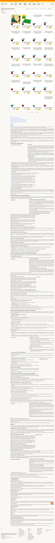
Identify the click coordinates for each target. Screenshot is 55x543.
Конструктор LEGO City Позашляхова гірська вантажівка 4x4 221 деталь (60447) (37, 75)
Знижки (20, 536)
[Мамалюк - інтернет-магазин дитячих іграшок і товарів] (5, 530)
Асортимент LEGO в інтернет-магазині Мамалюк (16, 118)
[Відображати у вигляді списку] (53, 8)
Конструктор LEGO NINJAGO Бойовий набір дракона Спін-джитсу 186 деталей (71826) (26, 43)
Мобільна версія (3, 538)
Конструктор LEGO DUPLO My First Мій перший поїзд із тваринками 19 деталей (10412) (37, 26)
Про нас (6, 1)
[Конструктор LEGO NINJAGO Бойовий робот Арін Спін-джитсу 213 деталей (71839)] (37, 84)
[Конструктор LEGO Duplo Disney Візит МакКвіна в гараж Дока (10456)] (15, 100)
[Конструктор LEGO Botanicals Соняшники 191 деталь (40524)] (26, 51)
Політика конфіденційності (30, 1)
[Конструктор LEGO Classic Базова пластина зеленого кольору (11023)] (26, 19)
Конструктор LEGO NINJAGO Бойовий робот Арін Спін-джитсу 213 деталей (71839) (37, 92)
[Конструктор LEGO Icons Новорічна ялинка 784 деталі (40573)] (48, 19)
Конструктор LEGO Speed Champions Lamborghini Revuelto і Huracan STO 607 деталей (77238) (48, 92)
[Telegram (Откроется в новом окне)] (46, 1)
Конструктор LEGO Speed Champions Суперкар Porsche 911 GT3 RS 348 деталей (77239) (37, 108)
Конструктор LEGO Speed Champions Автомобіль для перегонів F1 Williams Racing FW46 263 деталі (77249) (48, 59)
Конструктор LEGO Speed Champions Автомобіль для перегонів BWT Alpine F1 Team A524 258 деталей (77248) (15, 92)
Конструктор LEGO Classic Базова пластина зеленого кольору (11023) (26, 26)
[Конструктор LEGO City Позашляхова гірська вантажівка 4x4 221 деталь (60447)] (37, 68)
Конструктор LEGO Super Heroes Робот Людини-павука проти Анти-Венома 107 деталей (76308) (15, 59)
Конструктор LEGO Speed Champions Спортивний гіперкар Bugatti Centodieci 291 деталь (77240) (27, 92)
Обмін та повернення (14, 1)
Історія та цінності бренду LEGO (14, 117)
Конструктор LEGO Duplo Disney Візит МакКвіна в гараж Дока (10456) (15, 107)
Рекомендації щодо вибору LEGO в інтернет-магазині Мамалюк (18, 120)
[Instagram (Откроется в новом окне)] (44, 1)
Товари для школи (39, 4)
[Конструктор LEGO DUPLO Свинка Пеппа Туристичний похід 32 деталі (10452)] (26, 68)
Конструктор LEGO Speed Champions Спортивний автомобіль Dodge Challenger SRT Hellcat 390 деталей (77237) (48, 108)
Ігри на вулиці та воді (20, 4)
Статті (2, 1)
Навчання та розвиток (15, 4)
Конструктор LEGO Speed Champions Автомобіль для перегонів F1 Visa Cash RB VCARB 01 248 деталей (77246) (48, 75)
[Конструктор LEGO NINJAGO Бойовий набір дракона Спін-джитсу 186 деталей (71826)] (26, 35)
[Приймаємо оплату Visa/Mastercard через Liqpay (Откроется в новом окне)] (6, 537)
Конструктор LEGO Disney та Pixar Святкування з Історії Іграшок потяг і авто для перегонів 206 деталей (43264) (15, 26)
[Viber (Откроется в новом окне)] (47, 1)
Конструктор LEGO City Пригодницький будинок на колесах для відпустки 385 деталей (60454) (15, 43)
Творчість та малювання (34, 4)
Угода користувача (19, 1)
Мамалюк (16, 127)
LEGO (28, 145)
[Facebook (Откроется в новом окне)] (45, 1)
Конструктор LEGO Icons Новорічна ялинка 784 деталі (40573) (48, 26)
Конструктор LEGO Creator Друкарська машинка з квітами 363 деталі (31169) (48, 43)
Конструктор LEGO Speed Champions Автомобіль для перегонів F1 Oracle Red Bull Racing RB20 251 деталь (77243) (37, 59)
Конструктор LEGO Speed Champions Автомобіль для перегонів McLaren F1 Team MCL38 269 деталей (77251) (15, 75)
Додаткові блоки (12, 124)
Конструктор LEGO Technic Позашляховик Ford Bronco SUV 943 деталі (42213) (27, 108)
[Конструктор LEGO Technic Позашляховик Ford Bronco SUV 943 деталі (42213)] (26, 100)
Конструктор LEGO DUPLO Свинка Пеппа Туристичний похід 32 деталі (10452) (26, 75)
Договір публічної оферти (24, 1)
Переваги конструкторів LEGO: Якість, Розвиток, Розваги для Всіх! (18, 119)
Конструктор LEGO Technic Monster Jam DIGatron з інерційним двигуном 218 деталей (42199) (37, 43)
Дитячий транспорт (29, 4)
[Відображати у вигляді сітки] (52, 8)
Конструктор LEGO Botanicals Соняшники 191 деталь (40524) (27, 58)
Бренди (4, 1)
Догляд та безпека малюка (25, 4)
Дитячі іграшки (12, 4)
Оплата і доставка (9, 1)
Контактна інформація (36, 1)
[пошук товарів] (45, 4)
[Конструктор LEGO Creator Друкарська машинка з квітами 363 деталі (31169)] (48, 35)
